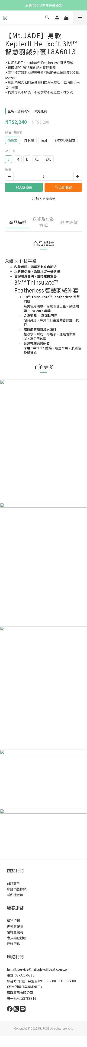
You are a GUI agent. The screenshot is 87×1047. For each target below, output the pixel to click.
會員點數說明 (16, 938)
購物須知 (13, 920)
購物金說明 (15, 932)
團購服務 (13, 943)
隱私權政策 (15, 894)
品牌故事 (13, 883)
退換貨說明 (15, 926)
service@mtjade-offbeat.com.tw (42, 969)
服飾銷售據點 (16, 889)
